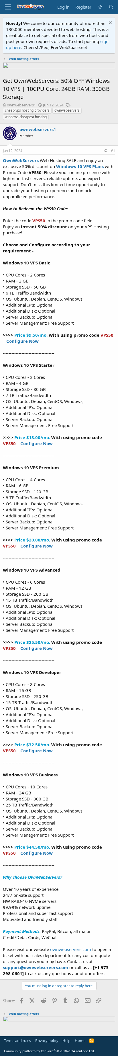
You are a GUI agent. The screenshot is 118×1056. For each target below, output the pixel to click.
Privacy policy (46, 1040)
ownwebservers (67, 110)
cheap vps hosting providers (27, 110)
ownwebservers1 (21, 105)
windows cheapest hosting (26, 116)
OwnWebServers (21, 160)
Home (80, 1040)
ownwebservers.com (71, 949)
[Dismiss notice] (109, 23)
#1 (113, 150)
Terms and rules (17, 1040)
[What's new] (99, 7)
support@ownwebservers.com (35, 967)
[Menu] (8, 7)
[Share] (105, 151)
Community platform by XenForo (49, 1051)
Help (66, 1040)
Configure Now (22, 341)
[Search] (111, 7)
